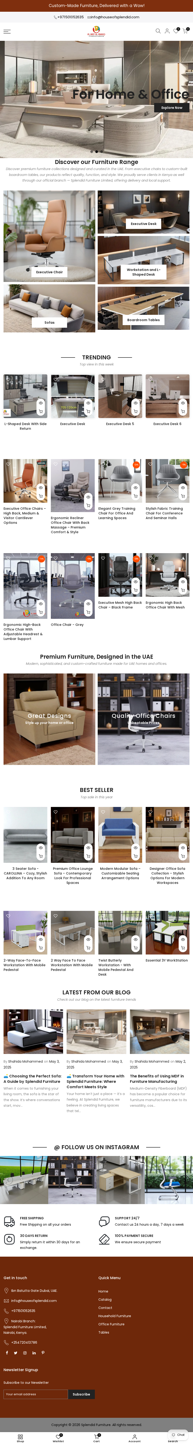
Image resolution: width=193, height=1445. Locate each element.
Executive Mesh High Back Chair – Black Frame (120, 605)
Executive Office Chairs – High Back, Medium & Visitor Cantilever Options (25, 515)
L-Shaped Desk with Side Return (25, 426)
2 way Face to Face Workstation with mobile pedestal (72, 965)
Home (103, 1291)
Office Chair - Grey (67, 624)
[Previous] (8, 1180)
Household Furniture (114, 1316)
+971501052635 (70, 17)
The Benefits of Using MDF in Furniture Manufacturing (157, 1078)
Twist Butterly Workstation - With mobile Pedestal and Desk (115, 967)
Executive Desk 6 (167, 424)
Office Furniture (111, 1324)
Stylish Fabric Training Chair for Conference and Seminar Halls (164, 513)
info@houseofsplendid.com (115, 17)
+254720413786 (24, 1342)
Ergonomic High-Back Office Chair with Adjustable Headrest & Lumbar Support (23, 631)
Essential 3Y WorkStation (167, 960)
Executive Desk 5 (120, 424)
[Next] (184, 1180)
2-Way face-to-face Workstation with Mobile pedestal (24, 965)
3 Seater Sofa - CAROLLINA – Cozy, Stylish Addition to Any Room (25, 873)
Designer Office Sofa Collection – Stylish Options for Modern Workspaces (167, 875)
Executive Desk (72, 424)
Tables (103, 1332)
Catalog (105, 1299)
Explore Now (171, 107)
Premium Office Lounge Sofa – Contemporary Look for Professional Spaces (73, 875)
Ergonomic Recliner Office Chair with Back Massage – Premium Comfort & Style (70, 525)
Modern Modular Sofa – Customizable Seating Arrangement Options (120, 873)
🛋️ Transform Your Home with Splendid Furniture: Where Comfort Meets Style (95, 1081)
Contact (105, 1307)
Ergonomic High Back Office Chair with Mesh (165, 605)
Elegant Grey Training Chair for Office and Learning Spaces (116, 513)
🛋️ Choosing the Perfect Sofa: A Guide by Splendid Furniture (32, 1078)
